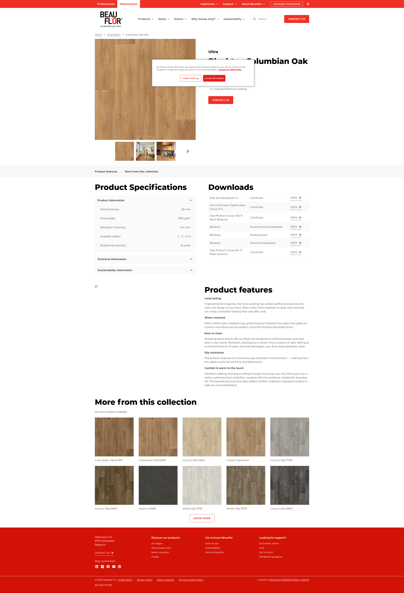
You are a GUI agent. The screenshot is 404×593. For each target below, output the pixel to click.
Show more (202, 518)
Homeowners (128, 4)
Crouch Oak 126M (194, 460)
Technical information (112, 259)
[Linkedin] (97, 566)
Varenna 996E (147, 508)
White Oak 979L (193, 508)
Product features (106, 171)
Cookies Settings (190, 78)
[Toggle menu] (152, 19)
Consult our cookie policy (230, 69)
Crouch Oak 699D (281, 508)
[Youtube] (114, 566)
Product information (111, 200)
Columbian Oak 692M (152, 460)
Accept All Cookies (214, 78)
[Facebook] (108, 566)
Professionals (106, 4)
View (293, 197)
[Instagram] (102, 566)
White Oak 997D (236, 508)
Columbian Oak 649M (108, 460)
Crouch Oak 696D (106, 508)
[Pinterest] (119, 566)
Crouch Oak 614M (237, 460)
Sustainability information (115, 270)
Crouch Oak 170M (281, 460)
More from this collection (141, 171)
